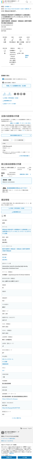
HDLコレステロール (7, 359)
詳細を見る (27, 56)
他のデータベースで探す (10, 103)
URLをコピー (9, 94)
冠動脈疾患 (5, 364)
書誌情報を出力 (8, 100)
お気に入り (5, 94)
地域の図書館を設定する (16, 135)
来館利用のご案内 (24, 174)
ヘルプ (23, 130)
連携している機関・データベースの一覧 (20, 123)
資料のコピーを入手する (7, 441)
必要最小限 (9, 457)
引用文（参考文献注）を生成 (11, 98)
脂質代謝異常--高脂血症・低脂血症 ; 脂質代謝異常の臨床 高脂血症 (16, 250)
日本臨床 (7, 6)
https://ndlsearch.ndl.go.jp (9, 399)
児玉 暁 (4, 257)
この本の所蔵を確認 (24, 156)
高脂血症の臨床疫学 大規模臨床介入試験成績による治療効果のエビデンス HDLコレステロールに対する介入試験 (16, 231)
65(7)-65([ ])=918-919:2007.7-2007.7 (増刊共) (17, 9)
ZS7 (3, 370)
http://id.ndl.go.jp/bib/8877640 (11, 408)
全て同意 (25, 457)
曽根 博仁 (4, 260)
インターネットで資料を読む (8, 438)
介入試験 (4, 361)
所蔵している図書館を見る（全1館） (16, 86)
